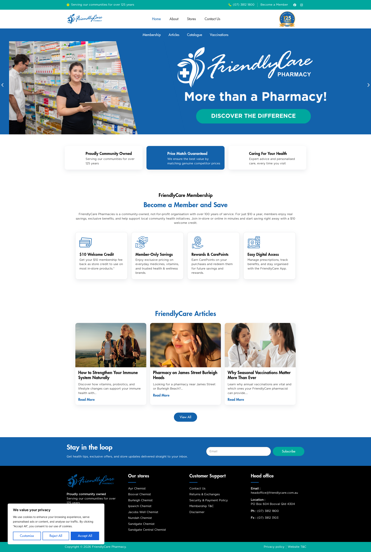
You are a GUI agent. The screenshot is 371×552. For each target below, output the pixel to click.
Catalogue (194, 35)
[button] (2, 84)
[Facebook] (295, 5)
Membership (152, 35)
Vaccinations (219, 35)
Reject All (55, 535)
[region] (56, 524)
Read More (86, 399)
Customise (27, 535)
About (173, 19)
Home (156, 19)
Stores (191, 19)
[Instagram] (301, 5)
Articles (173, 35)
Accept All (85, 535)
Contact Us (212, 19)
